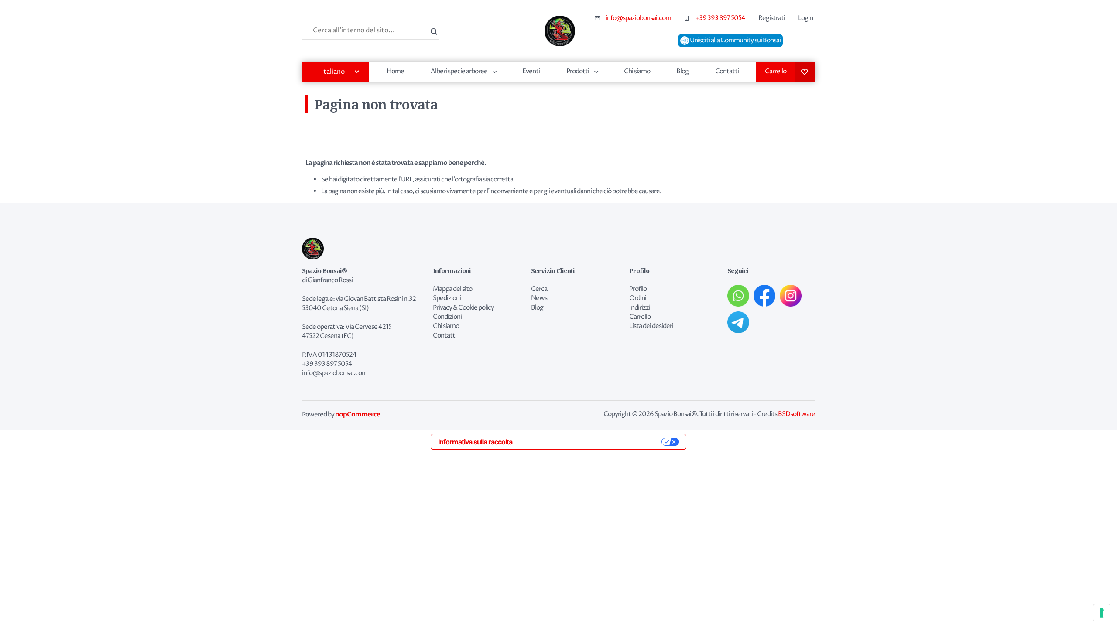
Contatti (727, 71)
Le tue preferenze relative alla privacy (591, 441)
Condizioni (447, 317)
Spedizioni (447, 298)
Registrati (771, 18)
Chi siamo (637, 71)
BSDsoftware (796, 414)
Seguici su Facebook (764, 296)
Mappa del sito (452, 289)
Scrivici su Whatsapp (738, 296)
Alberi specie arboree (459, 71)
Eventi (531, 71)
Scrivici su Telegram (738, 322)
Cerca (432, 30)
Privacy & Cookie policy (463, 308)
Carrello (775, 71)
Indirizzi (639, 308)
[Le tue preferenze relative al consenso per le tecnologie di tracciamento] (1101, 612)
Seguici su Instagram (791, 296)
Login (805, 18)
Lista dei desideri (805, 72)
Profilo (638, 289)
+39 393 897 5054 (720, 18)
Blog (682, 71)
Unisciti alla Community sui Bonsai (735, 40)
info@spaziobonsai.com (638, 18)
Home (395, 71)
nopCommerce (357, 414)
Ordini (637, 298)
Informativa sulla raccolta (475, 441)
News (539, 298)
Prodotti (577, 71)
